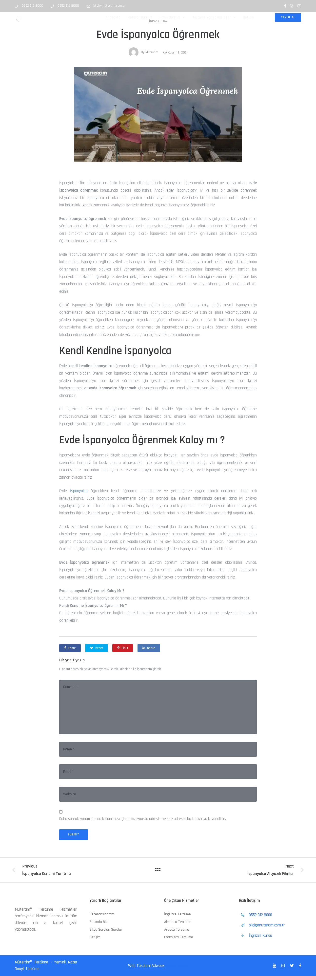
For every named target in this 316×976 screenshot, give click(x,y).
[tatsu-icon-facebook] (285, 6)
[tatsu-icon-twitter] (292, 965)
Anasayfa (113, 17)
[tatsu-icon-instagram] (292, 6)
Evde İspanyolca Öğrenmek (158, 35)
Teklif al (288, 17)
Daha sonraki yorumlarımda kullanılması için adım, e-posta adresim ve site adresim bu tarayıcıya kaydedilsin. (142, 818)
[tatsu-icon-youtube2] (299, 6)
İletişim (248, 17)
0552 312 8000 (32, 5)
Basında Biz (98, 922)
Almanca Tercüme (177, 922)
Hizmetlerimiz (169, 17)
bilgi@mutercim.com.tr (109, 5)
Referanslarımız (140, 17)
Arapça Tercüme (176, 929)
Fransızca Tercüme (178, 937)
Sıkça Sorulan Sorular (106, 929)
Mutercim (151, 52)
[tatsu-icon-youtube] (275, 965)
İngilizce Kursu (260, 935)
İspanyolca (78, 491)
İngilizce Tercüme (177, 914)
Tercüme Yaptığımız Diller (211, 17)
